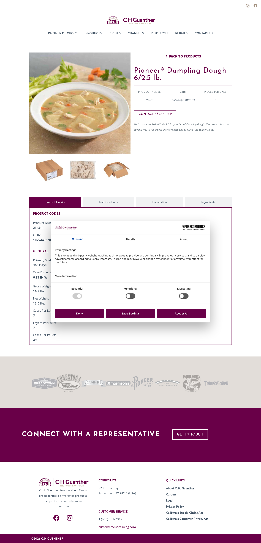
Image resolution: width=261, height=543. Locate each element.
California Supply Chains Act (184, 512)
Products (94, 33)
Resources (159, 33)
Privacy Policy (175, 506)
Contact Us (204, 33)
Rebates (181, 33)
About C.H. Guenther (180, 488)
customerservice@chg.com (117, 527)
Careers (171, 494)
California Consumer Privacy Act (187, 518)
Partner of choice (63, 33)
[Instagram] (247, 5)
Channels (136, 33)
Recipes (115, 33)
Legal (169, 500)
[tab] (55, 202)
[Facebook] (255, 5)
